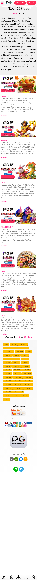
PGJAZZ (26, 347)
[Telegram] (21, 469)
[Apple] (12, 459)
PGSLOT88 (7, 373)
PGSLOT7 (25, 362)
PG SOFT (25, 395)
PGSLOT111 (8, 377)
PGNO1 (4, 271)
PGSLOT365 (28, 380)
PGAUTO (14, 344)
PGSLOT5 (16, 362)
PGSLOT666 (18, 384)
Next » (30, 337)
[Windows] (21, 459)
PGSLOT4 (7, 362)
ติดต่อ (33, 578)
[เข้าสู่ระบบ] (18, 576)
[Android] (16, 459)
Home (15, 13)
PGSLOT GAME (19, 391)
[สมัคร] (4, 576)
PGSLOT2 (16, 358)
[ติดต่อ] (33, 576)
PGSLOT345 (18, 380)
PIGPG (6, 399)
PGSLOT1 (7, 358)
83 (25, 337)
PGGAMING (17, 347)
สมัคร (3, 578)
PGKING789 (20, 351)
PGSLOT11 (16, 366)
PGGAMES (7, 347)
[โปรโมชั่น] (26, 576)
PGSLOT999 (8, 391)
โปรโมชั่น (25, 578)
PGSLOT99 (17, 373)
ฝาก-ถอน (11, 578)
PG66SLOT (6, 96)
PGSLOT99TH (27, 373)
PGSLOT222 (8, 380)
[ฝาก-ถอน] (11, 576)
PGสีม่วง (4, 316)
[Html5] (25, 459)
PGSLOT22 (26, 366)
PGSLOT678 (28, 384)
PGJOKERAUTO (9, 351)
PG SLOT (16, 355)
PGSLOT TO (8, 395)
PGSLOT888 (28, 388)
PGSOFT (17, 395)
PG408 (4, 140)
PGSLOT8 (7, 366)
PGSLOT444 (8, 384)
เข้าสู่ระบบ (18, 578)
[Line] (15, 469)
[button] (2, 3)
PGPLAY (29, 351)
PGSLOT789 (18, 388)
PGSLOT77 (26, 369)
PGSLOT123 (18, 377)
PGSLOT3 (25, 358)
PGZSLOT (5, 183)
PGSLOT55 (17, 369)
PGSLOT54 (7, 369)
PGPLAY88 (7, 355)
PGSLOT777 (8, 388)
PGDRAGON (23, 344)
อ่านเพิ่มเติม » (4, 115)
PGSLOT (25, 355)
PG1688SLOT (7, 227)
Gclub (6, 344)
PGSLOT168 (28, 377)
